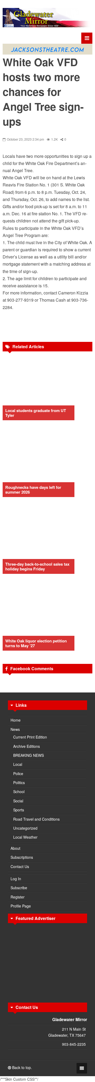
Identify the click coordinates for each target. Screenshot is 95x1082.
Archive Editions (26, 746)
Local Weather (25, 837)
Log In (16, 878)
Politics (19, 782)
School (19, 791)
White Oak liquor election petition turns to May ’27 (36, 643)
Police (18, 773)
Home (16, 720)
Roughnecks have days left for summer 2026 (33, 489)
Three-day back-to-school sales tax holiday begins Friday (37, 566)
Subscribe (19, 887)
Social (18, 800)
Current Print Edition (30, 737)
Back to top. (21, 1067)
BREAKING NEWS (28, 755)
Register (18, 897)
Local (17, 764)
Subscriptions (22, 857)
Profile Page (21, 906)
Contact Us (20, 866)
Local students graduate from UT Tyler (35, 413)
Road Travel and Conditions (36, 819)
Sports (18, 809)
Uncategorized (25, 828)
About (15, 848)
